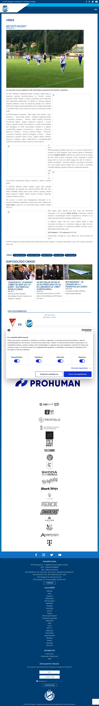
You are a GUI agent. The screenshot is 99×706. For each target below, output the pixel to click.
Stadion (49, 640)
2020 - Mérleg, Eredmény (49, 570)
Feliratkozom (49, 685)
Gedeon (49, 611)
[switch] (38, 361)
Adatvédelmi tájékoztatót (54, 681)
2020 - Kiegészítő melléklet (49, 567)
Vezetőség (49, 608)
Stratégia (49, 606)
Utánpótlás (49, 631)
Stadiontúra (49, 621)
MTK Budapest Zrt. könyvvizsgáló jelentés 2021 (49, 579)
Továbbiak (49, 583)
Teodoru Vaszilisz (34, 255)
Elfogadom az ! (50, 681)
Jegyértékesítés (49, 635)
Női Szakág (49, 633)
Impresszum (49, 654)
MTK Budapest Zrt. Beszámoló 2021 (49, 577)
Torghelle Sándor (19, 255)
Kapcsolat (49, 645)
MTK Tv (49, 628)
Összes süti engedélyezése (78, 374)
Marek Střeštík (47, 255)
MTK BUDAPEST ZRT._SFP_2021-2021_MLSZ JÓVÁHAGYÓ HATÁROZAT (49, 572)
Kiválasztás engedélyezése (49, 374)
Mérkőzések (49, 598)
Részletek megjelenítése (79, 368)
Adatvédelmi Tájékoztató (49, 656)
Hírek (49, 593)
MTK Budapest (50, 601)
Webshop (49, 638)
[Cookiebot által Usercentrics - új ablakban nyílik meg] (83, 330)
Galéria (49, 613)
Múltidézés (49, 603)
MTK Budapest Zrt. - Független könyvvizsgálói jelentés (49, 565)
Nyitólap (49, 591)
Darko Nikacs (58, 255)
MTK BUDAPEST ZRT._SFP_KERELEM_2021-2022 (49, 575)
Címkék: (9, 255)
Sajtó (49, 623)
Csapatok (49, 596)
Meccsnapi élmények (49, 616)
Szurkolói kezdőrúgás (49, 618)
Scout (49, 626)
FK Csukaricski (71, 255)
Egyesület (49, 643)
